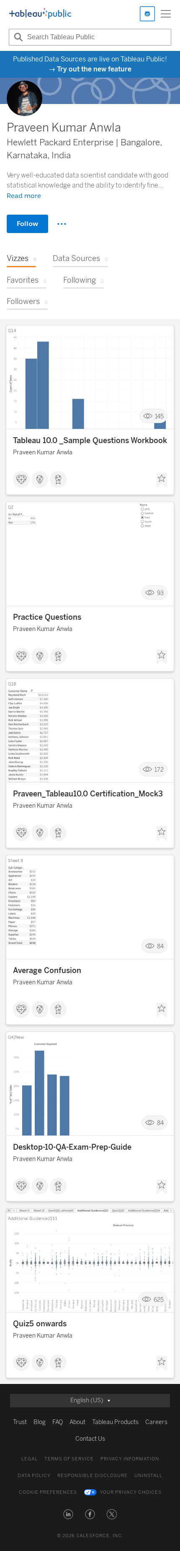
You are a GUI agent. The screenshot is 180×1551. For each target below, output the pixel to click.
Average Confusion (47, 970)
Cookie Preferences (48, 1492)
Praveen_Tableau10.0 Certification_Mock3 (88, 793)
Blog (39, 1422)
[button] (68, 1514)
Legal (29, 1459)
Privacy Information (129, 1459)
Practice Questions (47, 617)
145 (159, 416)
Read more (24, 195)
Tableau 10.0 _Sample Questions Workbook (90, 440)
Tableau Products (115, 1422)
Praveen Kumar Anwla (42, 452)
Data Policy (34, 1475)
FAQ (57, 1422)
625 (159, 1299)
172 (159, 769)
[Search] (17, 37)
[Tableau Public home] (40, 13)
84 (160, 946)
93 (160, 592)
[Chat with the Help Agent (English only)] (147, 13)
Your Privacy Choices (131, 1492)
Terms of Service (69, 1459)
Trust (20, 1422)
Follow (27, 223)
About (77, 1422)
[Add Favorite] (161, 480)
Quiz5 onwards (40, 1323)
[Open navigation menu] (165, 13)
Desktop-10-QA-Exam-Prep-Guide (72, 1147)
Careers (156, 1422)
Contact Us (90, 1438)
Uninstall (148, 1475)
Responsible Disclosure (92, 1475)
